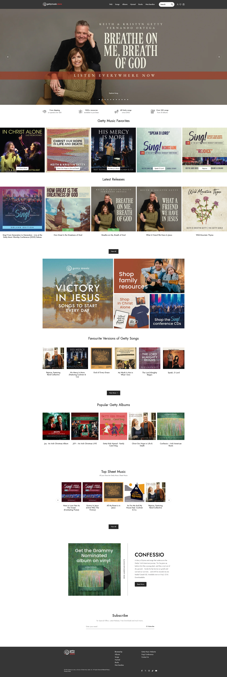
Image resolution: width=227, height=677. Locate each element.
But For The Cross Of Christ (155, 507)
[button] (219, 57)
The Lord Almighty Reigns (68, 168)
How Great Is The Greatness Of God (113, 507)
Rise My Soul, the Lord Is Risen (134, 507)
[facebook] (142, 670)
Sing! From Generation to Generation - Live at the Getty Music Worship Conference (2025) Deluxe (22, 236)
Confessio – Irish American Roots (89, 445)
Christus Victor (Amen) (174, 373)
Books (140, 4)
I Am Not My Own (159, 168)
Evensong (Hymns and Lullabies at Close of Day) (117, 445)
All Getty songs (126, 110)
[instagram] (149, 670)
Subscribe (151, 626)
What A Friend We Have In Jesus (159, 235)
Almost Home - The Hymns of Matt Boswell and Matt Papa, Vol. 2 (175, 446)
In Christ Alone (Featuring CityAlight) (149, 374)
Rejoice (22, 168)
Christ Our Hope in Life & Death (60, 445)
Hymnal (133, 4)
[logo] (52, 4)
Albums (125, 4)
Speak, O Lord (101, 373)
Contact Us (145, 657)
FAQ (110, 4)
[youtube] (156, 670)
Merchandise (150, 4)
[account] (178, 4)
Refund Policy (105, 670)
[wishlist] (180, 4)
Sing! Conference (147, 654)
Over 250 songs (162, 110)
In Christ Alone (126, 373)
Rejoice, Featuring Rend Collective (92, 507)
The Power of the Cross (204, 168)
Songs (117, 4)
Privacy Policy (67, 671)
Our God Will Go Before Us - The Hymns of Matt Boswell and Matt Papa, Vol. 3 (146, 446)
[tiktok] (152, 670)
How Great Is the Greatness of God (68, 235)
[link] (22, 150)
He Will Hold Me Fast (113, 168)
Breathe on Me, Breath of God (113, 235)
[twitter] (145, 670)
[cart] (183, 4)
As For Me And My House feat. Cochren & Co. (71, 508)
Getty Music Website (148, 652)
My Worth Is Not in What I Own (53, 374)
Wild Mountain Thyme (204, 235)
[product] (22, 209)
